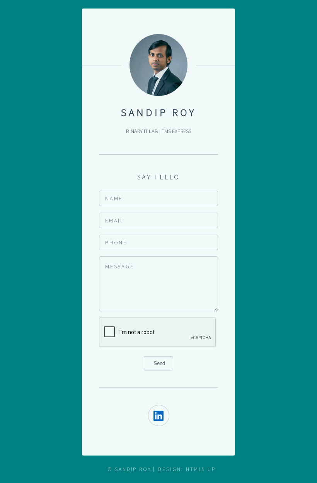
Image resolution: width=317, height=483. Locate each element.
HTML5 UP (201, 469)
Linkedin (158, 415)
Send (158, 363)
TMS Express (176, 131)
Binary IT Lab (142, 131)
